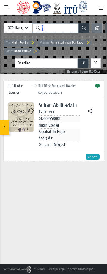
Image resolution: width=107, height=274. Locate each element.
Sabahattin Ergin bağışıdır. (52, 135)
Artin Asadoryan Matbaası (62, 43)
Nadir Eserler (17, 43)
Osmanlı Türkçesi (52, 144)
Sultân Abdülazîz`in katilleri (58, 108)
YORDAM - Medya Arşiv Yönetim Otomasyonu (64, 269)
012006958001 (49, 118)
